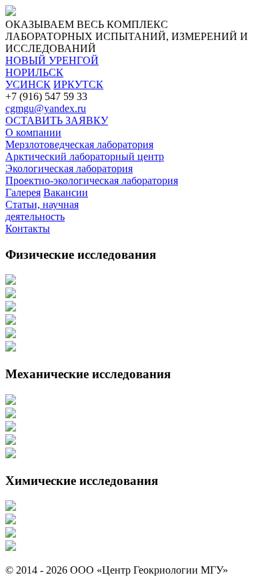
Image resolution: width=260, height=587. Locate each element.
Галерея (23, 192)
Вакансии (65, 192)
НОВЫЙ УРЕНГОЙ (52, 60)
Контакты (27, 228)
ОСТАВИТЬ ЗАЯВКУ (56, 120)
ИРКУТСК (78, 84)
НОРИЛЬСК (34, 72)
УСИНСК (28, 84)
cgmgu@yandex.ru (45, 108)
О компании (33, 132)
